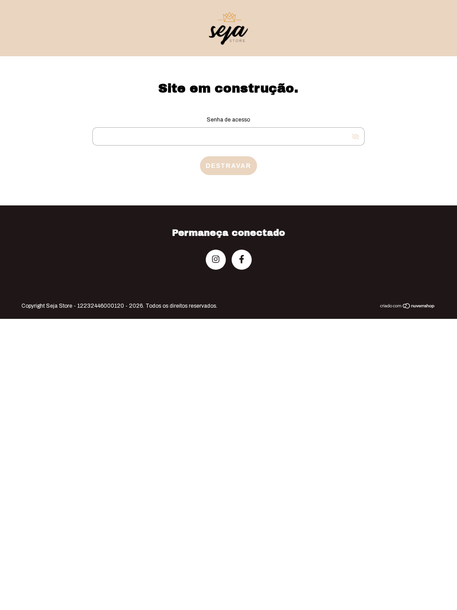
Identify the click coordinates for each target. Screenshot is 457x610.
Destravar (228, 165)
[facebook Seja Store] (242, 260)
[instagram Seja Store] (216, 260)
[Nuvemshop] (408, 307)
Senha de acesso (228, 120)
